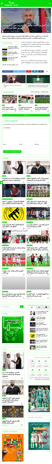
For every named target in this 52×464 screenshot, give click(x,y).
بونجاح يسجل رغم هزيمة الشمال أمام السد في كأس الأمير (13, 248)
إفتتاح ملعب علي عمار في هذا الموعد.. (13, 58)
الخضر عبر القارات (29, 222)
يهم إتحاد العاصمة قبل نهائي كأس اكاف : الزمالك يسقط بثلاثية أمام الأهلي (37, 202)
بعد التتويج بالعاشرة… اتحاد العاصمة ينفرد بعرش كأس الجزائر (38, 295)
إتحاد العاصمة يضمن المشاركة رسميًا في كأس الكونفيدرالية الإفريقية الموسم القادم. (13, 295)
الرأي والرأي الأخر (5, 268)
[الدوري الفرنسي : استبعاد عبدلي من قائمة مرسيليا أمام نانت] (38, 213)
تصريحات (4, 370)
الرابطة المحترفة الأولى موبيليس (7, 199)
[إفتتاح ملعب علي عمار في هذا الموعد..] (4, 59)
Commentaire (7, 127)
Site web (37, 144)
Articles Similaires (35, 92)
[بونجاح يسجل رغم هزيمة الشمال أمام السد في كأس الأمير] (13, 236)
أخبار (5, 9)
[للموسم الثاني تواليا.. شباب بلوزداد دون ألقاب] (13, 259)
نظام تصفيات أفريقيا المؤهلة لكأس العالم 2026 (11, 422)
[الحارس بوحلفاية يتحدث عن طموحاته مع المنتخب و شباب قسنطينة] (13, 167)
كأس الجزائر (29, 291)
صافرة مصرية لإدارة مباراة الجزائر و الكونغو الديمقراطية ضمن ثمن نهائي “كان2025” (13, 52)
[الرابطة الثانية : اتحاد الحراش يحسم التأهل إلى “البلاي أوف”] (13, 213)
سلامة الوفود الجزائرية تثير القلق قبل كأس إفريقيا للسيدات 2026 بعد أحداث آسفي (42, 108)
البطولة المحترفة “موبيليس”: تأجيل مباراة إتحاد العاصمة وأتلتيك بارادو (13, 202)
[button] (39, 231)
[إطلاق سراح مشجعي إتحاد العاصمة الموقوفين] (4, 48)
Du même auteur (44, 92)
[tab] (35, 92)
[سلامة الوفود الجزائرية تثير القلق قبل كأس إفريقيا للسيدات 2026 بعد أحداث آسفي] (42, 99)
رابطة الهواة (4, 222)
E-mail (21, 144)
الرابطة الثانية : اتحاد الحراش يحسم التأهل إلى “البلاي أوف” (13, 225)
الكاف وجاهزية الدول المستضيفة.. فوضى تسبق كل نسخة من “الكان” (9, 108)
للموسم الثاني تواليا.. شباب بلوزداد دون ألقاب (12, 272)
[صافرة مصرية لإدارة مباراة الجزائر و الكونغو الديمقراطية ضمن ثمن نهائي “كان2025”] (4, 53)
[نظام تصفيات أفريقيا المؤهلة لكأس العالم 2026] (12, 412)
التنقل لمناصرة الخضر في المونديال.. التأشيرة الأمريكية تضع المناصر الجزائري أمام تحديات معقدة (25, 108)
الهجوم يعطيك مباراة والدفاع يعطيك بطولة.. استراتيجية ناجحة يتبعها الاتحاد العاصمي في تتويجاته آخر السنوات (38, 272)
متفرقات (4, 418)
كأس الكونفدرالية (29, 199)
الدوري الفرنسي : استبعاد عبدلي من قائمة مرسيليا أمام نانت (38, 225)
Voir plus (26, 115)
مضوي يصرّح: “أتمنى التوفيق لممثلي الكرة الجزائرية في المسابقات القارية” (38, 179)
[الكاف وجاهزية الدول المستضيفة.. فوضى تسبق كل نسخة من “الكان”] (9, 99)
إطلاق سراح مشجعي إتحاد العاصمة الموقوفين (13, 47)
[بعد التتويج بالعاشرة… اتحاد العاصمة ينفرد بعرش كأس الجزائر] (38, 283)
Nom (5, 144)
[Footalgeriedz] (11, 3)
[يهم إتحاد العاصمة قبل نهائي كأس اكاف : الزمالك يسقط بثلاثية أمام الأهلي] (38, 190)
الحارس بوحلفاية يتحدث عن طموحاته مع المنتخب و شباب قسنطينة (13, 179)
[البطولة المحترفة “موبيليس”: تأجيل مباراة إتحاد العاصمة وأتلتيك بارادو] (13, 190)
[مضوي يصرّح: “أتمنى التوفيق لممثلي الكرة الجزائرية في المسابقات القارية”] (38, 167)
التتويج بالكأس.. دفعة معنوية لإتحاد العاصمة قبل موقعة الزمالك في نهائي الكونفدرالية (38, 249)
